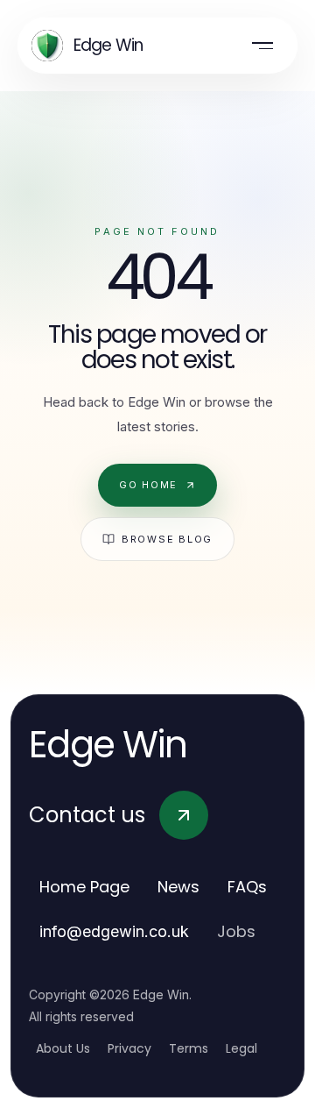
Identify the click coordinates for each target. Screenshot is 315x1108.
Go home (148, 485)
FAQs (247, 887)
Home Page (84, 887)
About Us (63, 1048)
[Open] (263, 45)
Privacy (129, 1048)
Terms (188, 1048)
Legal (241, 1048)
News (179, 887)
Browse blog (167, 539)
